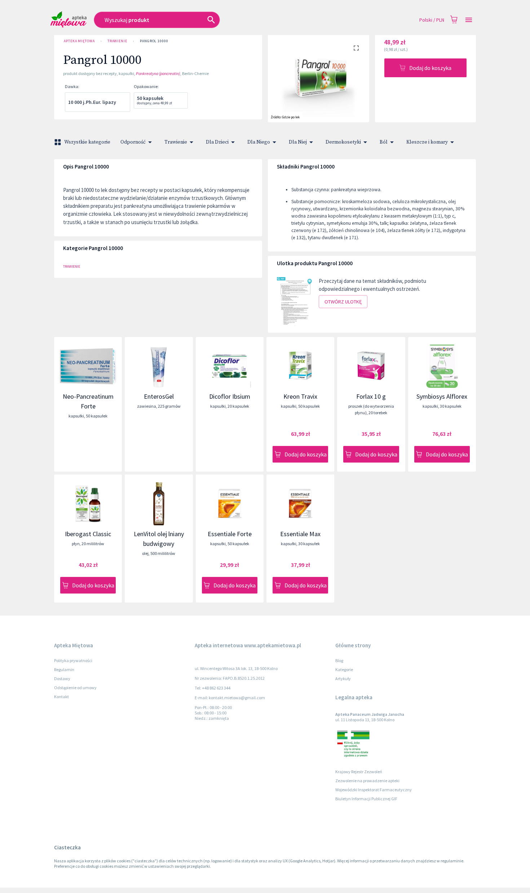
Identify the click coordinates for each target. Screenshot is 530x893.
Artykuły (343, 678)
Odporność (133, 142)
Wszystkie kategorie (87, 142)
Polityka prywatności (73, 660)
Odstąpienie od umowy (75, 687)
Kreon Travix (300, 396)
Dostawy (62, 678)
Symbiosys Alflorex (441, 396)
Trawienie (117, 41)
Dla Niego (258, 142)
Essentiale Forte (230, 534)
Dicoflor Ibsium (229, 396)
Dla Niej (298, 142)
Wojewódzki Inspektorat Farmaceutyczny (373, 789)
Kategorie (344, 669)
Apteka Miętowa (79, 41)
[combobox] (200, 20)
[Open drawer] (468, 20)
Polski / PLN (431, 20)
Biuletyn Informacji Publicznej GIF (366, 798)
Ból (384, 142)
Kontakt (61, 696)
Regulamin (64, 669)
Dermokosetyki (343, 142)
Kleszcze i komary (427, 142)
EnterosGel (159, 396)
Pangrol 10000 (154, 41)
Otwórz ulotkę (343, 301)
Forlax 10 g (371, 396)
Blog (339, 660)
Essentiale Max (300, 534)
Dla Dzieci (217, 142)
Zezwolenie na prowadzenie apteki (367, 780)
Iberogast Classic (88, 534)
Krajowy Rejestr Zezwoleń (358, 771)
